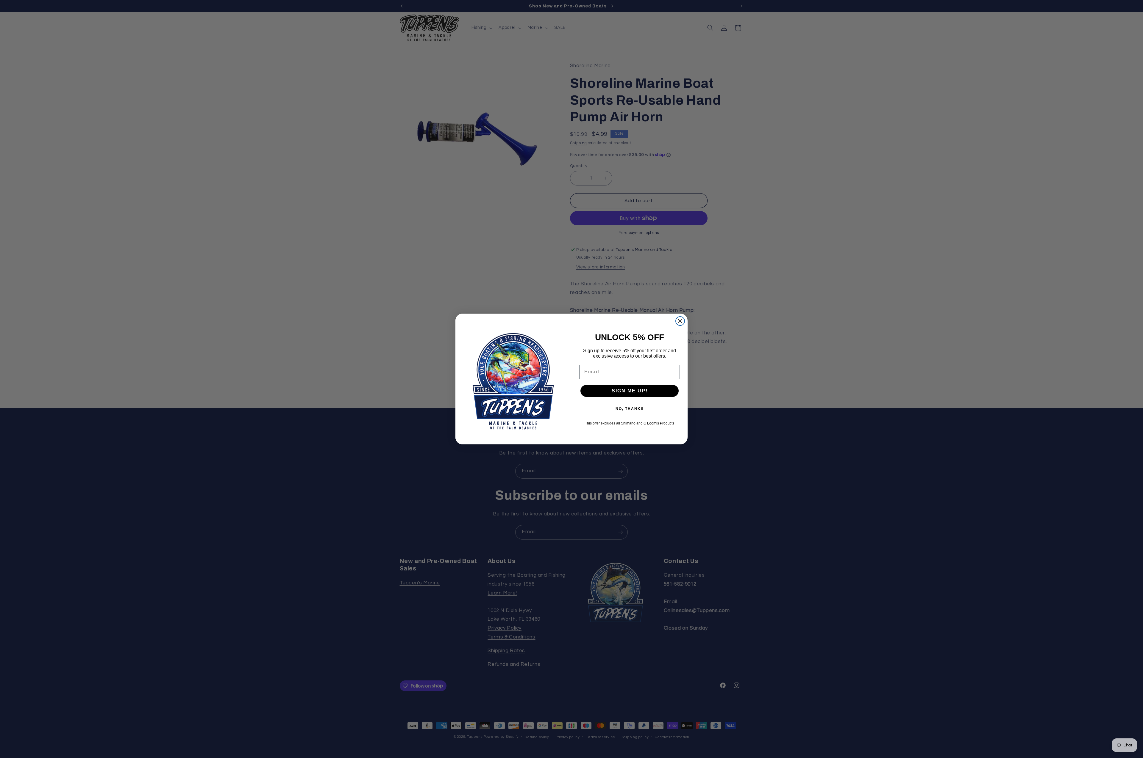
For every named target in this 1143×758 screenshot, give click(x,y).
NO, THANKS (630, 409)
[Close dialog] (680, 321)
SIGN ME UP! (630, 390)
